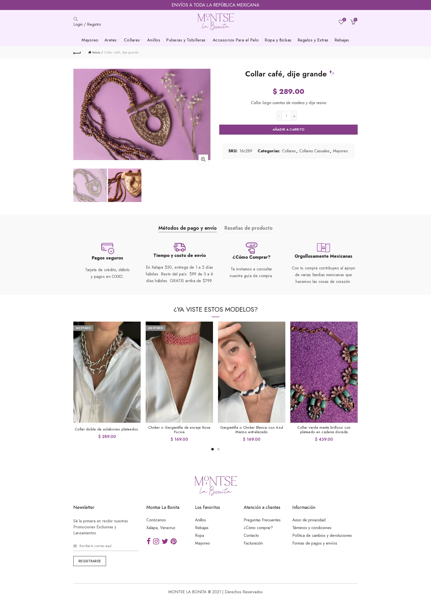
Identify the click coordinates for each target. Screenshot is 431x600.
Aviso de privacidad (308, 520)
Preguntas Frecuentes (262, 520)
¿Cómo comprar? (258, 528)
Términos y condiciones (311, 528)
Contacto (251, 535)
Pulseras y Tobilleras (186, 40)
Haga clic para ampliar (203, 159)
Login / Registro (87, 24)
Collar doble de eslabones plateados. (107, 429)
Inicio (96, 52)
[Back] (77, 52)
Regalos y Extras (313, 40)
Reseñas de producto (248, 228)
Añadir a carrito (289, 129)
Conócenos (156, 520)
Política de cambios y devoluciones (322, 535)
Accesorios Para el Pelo (236, 40)
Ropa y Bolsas (278, 40)
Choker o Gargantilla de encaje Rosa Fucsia (179, 429)
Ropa (199, 535)
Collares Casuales (314, 151)
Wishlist (344, 19)
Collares (132, 40)
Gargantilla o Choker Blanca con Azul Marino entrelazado (251, 429)
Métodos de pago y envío (187, 228)
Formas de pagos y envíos (314, 543)
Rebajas (341, 40)
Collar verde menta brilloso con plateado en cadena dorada (323, 429)
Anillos (153, 40)
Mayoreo (90, 40)
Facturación (253, 543)
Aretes (111, 40)
